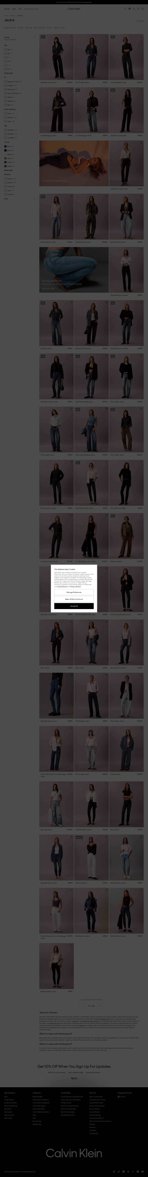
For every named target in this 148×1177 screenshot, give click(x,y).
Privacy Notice (75, 586)
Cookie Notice (62, 586)
